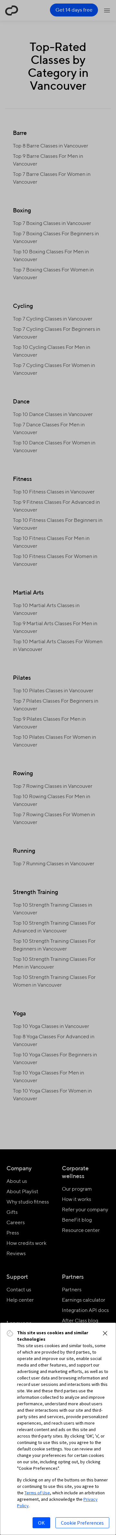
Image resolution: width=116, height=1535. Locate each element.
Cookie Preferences (82, 1523)
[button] (105, 1333)
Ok (41, 1523)
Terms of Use (37, 1493)
